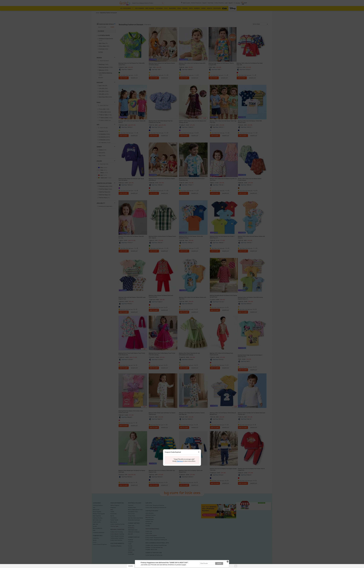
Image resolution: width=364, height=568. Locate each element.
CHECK (219, 563)
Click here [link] (180, 461)
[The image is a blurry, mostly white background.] (168, 460)
